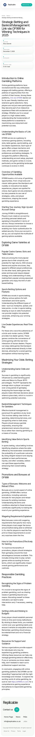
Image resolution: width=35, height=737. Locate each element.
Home (3, 15)
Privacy (13, 731)
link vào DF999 (16, 98)
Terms (19, 731)
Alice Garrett (7, 43)
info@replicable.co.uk (12, 721)
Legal (24, 731)
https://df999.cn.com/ (20, 682)
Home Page (8, 717)
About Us (6, 731)
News (8, 15)
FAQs (25, 717)
